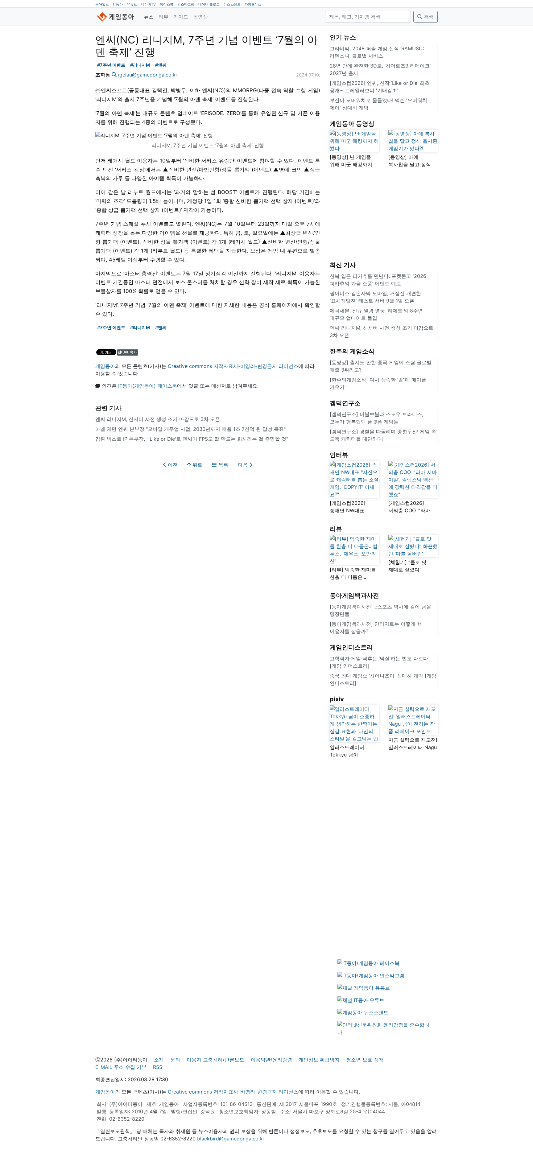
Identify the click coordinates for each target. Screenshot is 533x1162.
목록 (222, 465)
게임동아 (105, 366)
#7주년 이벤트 (111, 65)
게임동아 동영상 (352, 123)
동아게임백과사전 (354, 595)
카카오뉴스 (253, 4)
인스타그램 (185, 4)
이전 (172, 465)
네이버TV (148, 4)
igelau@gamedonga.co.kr (147, 75)
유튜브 (132, 4)
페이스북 (166, 4)
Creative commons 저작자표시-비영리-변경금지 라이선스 (233, 366)
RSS (157, 1067)
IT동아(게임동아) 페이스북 (147, 386)
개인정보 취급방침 (319, 1060)
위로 (196, 465)
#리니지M (140, 65)
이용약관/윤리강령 (271, 1060)
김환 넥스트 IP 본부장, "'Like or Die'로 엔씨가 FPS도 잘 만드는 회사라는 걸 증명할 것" (191, 439)
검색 (428, 17)
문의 (175, 1060)
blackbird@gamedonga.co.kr (230, 1138)
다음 (243, 465)
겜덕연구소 (345, 403)
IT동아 (118, 4)
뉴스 (149, 17)
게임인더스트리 (351, 647)
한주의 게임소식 (352, 351)
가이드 (180, 17)
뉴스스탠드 (232, 4)
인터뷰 (339, 455)
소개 (159, 1060)
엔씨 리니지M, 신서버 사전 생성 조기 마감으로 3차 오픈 (157, 419)
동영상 (200, 17)
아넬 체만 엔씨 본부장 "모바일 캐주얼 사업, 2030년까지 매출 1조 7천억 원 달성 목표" (190, 429)
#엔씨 (161, 65)
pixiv (337, 699)
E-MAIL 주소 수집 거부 (121, 1067)
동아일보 (102, 4)
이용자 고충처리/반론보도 (215, 1060)
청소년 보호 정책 (365, 1060)
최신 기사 (343, 265)
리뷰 (163, 17)
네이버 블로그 (209, 4)
